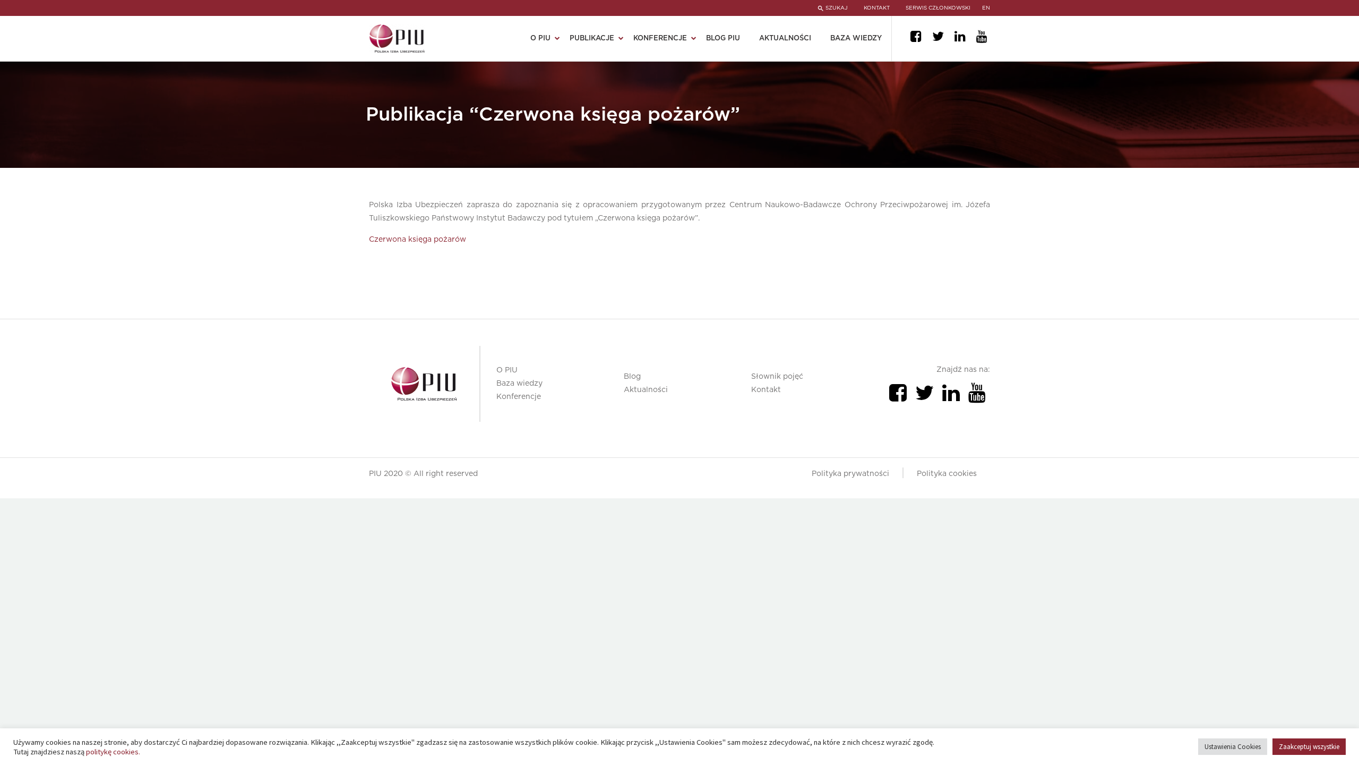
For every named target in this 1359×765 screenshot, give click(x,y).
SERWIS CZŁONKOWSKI (938, 8)
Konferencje (518, 397)
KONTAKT (877, 8)
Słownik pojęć (777, 376)
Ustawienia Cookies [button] (1233, 746)
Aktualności (785, 38)
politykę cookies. (113, 751)
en (986, 8)
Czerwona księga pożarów (417, 239)
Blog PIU (723, 38)
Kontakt (766, 390)
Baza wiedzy (856, 38)
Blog (632, 376)
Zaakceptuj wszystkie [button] (1309, 746)
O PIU (507, 370)
